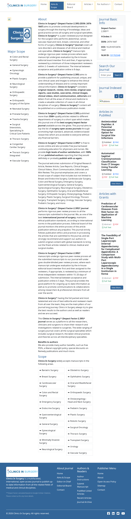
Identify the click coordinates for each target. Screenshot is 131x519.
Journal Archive (84, 502)
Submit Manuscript (82, 485)
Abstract (107, 224)
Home (44, 4)
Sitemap (101, 485)
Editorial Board (71, 6)
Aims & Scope (54, 6)
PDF (105, 145)
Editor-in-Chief (64, 481)
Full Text (114, 145)
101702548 (115, 55)
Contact (118, 4)
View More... (117, 183)
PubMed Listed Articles (84, 492)
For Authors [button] (103, 4)
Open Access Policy (106, 481)
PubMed (107, 142)
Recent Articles (84, 498)
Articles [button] (87, 4)
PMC (117, 142)
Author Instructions (83, 478)
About (100, 477)
